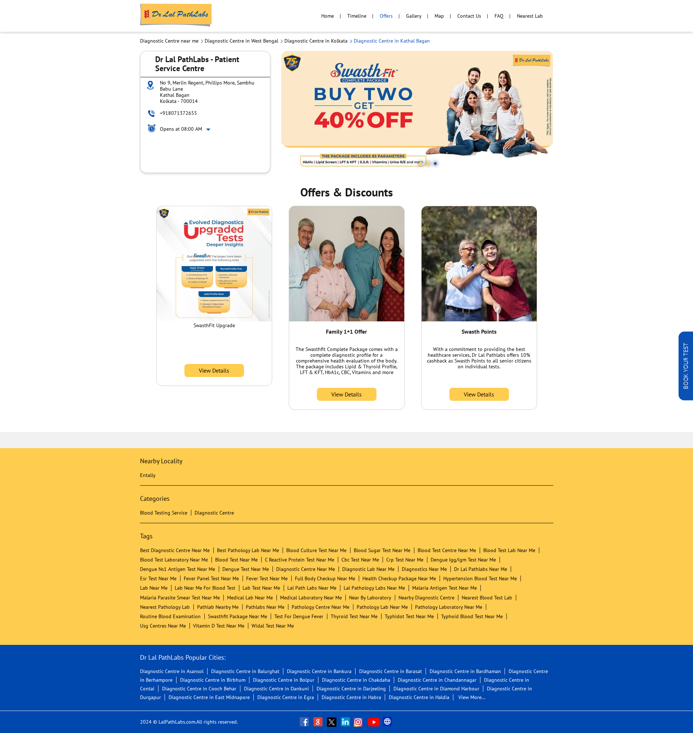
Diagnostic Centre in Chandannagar (437, 680)
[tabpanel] (417, 112)
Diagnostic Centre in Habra (351, 697)
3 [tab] (435, 163)
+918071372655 (178, 113)
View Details (214, 370)
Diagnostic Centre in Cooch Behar (199, 688)
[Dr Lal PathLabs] (176, 16)
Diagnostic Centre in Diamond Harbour (436, 688)
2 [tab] (428, 163)
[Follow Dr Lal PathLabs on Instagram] (360, 721)
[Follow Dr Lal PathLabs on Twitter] (332, 721)
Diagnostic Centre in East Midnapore (209, 697)
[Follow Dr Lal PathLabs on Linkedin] (346, 721)
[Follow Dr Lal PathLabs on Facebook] (305, 721)
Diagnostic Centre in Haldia (419, 697)
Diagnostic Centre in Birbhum (212, 680)
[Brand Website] (388, 721)
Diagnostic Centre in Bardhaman (465, 671)
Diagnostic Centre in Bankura (319, 671)
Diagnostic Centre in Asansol (172, 671)
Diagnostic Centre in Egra (285, 697)
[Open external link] (686, 398)
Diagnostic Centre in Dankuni (276, 688)
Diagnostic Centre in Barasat (390, 671)
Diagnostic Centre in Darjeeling (351, 688)
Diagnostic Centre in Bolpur (283, 680)
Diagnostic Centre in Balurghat (245, 671)
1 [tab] (421, 163)
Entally (148, 475)
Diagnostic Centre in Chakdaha (356, 680)
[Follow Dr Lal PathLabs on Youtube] (373, 721)
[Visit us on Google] (319, 721)
